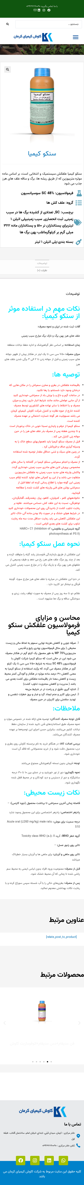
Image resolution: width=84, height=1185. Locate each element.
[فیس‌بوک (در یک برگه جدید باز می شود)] (49, 10)
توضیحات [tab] (42, 263)
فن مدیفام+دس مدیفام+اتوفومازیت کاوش (42, 1044)
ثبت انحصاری (53, 219)
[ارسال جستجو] (7, 24)
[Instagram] (35, 1160)
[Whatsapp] (63, 1160)
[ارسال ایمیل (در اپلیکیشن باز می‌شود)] (34, 10)
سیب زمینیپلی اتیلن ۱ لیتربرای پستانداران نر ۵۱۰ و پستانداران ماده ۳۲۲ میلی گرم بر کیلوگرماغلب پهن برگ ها (38, 225)
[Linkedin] (49, 1160)
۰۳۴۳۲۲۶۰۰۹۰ (49, 1146)
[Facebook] (20, 1160)
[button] (75, 37)
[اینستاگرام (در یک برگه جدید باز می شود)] (43, 10)
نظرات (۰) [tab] (42, 270)
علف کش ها (67, 48)
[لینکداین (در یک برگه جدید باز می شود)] (38, 10)
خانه (79, 48)
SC (57, 212)
